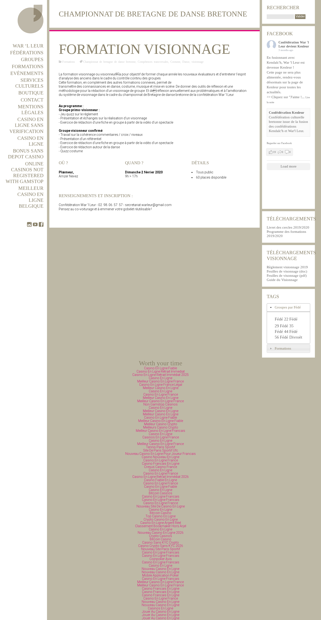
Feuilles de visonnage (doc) (287, 271)
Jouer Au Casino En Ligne (160, 611)
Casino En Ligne (30, 141)
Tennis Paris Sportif (160, 447)
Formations (27, 66)
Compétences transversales (153, 61)
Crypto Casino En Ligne (161, 519)
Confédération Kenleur (286, 112)
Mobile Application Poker (160, 575)
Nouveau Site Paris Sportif (160, 549)
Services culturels (29, 83)
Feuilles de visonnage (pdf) (287, 275)
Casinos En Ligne (160, 608)
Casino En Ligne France (160, 394)
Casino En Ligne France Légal (160, 384)
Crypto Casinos (160, 536)
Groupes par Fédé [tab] (288, 307)
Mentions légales (30, 109)
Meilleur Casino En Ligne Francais (160, 431)
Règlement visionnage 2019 (287, 267)
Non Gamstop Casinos (160, 404)
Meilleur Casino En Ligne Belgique (30, 197)
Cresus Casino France (160, 467)
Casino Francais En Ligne (160, 463)
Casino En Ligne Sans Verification (26, 125)
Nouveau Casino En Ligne (160, 569)
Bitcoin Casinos (160, 493)
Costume (175, 61)
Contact (32, 100)
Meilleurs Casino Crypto (160, 427)
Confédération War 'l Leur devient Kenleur (293, 44)
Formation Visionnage (144, 49)
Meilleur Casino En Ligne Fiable (160, 421)
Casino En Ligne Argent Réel (160, 523)
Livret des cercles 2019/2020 (288, 227)
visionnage (198, 61)
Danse (185, 61)
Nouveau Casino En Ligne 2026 (161, 532)
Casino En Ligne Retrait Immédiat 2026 (160, 477)
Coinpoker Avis (160, 559)
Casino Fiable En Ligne (160, 480)
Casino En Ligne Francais (160, 496)
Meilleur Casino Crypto (160, 424)
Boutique (30, 93)
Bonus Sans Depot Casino (25, 154)
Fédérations (26, 52)
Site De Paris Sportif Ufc (160, 450)
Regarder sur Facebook (279, 143)
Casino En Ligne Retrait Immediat (161, 371)
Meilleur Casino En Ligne (160, 388)
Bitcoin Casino (160, 513)
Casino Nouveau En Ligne (160, 457)
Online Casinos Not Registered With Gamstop (24, 172)
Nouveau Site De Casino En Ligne (161, 506)
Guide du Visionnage (282, 280)
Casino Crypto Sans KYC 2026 (160, 546)
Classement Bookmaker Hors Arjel (160, 526)
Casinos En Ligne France (160, 437)
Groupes (32, 59)
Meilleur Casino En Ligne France (160, 381)
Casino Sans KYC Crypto (160, 542)
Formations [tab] (283, 348)
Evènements (26, 73)
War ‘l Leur (28, 46)
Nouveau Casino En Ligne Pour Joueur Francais (160, 454)
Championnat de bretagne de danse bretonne (109, 61)
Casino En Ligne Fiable (160, 368)
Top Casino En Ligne (160, 516)
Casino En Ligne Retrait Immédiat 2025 (160, 375)
